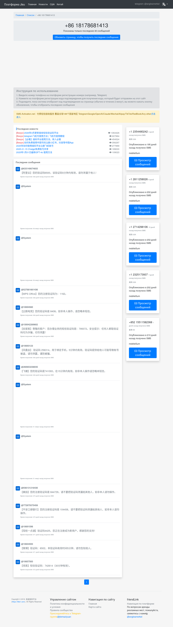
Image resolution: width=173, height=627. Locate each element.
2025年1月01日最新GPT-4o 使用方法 (34, 152)
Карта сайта (95, 606)
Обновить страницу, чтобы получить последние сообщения (86, 37)
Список (30, 15)
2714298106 (140, 227)
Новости (43, 4)
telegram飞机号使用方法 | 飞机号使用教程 (44, 136)
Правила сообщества (61, 610)
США (52, 4)
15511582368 (144, 322)
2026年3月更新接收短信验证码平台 (41, 132)
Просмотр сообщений (143, 162)
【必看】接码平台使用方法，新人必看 (42, 139)
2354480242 (140, 131)
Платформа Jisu (14, 4)
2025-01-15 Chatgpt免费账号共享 (32, 149)
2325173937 (140, 274)
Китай (60, 4)
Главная (33, 4)
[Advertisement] (70, 207)
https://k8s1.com (18, 601)
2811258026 (140, 179)
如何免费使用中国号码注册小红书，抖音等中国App (49, 142)
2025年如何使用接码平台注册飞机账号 (35, 145)
